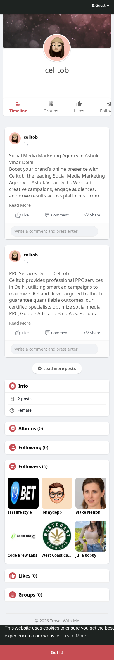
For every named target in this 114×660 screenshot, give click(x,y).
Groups (26, 594)
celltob (57, 70)
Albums (27, 428)
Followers (29, 466)
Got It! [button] (57, 652)
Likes (24, 575)
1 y (26, 143)
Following (30, 447)
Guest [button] (100, 5)
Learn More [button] (74, 635)
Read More (20, 205)
